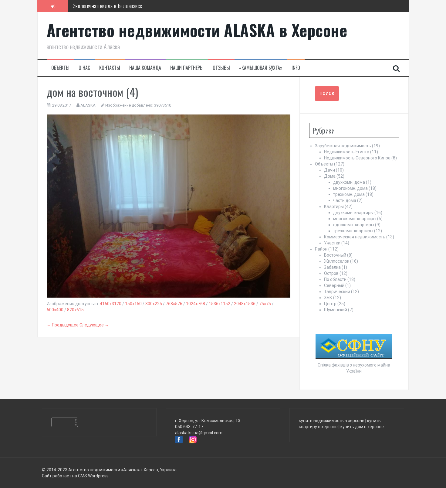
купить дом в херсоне (362, 426)
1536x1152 (219, 303)
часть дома (344, 200)
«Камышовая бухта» (260, 67)
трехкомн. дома (349, 194)
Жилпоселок (336, 261)
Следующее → (94, 324)
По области (335, 279)
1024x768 (195, 303)
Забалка (332, 267)
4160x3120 (110, 303)
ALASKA (88, 105)
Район (321, 249)
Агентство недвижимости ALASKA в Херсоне (197, 30)
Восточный (335, 255)
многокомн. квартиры (354, 218)
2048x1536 (244, 303)
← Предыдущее (63, 324)
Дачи (329, 170)
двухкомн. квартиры (353, 212)
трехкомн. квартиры (353, 230)
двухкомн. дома (349, 182)
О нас (84, 67)
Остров (331, 273)
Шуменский (335, 309)
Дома (330, 176)
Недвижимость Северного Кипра (357, 157)
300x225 (153, 303)
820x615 (75, 309)
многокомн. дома (350, 188)
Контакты (109, 67)
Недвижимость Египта (346, 151)
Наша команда (145, 67)
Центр (330, 303)
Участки (332, 243)
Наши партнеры (187, 67)
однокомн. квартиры (353, 224)
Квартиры (334, 206)
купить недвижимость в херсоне (331, 420)
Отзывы (221, 67)
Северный (334, 285)
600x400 (55, 309)
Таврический (337, 291)
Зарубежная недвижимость (343, 145)
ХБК (328, 297)
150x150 (133, 303)
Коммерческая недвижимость (354, 236)
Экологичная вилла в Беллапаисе (107, 6)
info (296, 67)
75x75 (265, 303)
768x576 (174, 303)
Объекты (60, 67)
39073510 (162, 105)
